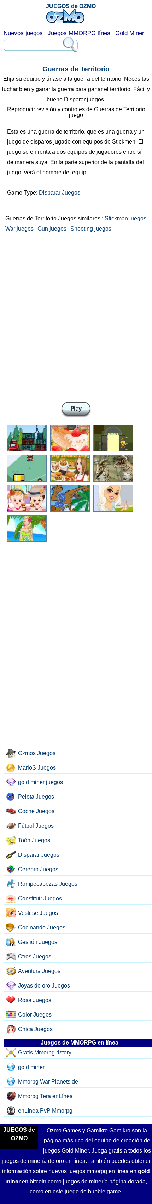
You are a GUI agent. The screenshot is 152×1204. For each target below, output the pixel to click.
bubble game (104, 1191)
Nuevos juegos (23, 33)
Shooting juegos (90, 229)
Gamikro (119, 1130)
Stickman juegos (125, 218)
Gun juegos (51, 229)
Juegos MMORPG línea (79, 33)
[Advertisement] (76, 316)
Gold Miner (129, 33)
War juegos (19, 229)
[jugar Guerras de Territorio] (76, 410)
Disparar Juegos (59, 193)
